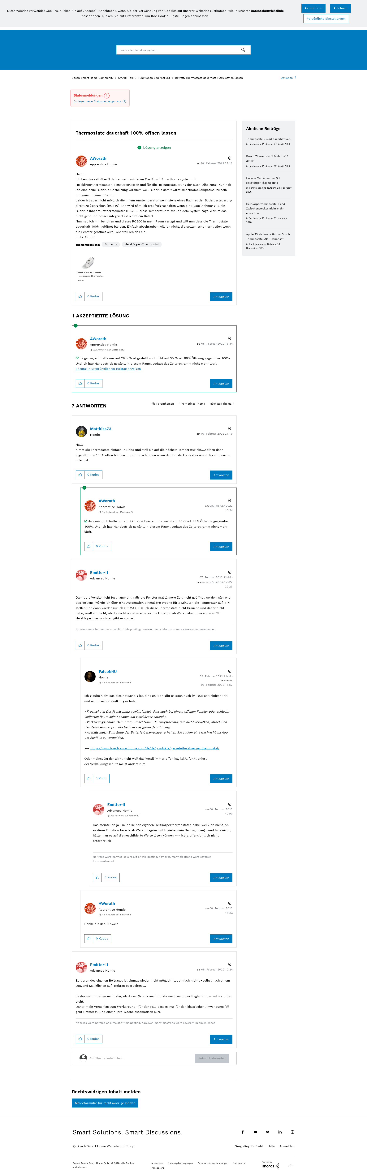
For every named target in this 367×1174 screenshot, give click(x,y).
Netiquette (239, 1163)
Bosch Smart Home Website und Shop (105, 1146)
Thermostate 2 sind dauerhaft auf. (268, 139)
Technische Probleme (261, 144)
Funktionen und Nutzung (154, 78)
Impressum (157, 1163)
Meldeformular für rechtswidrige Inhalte (105, 1103)
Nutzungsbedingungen (180, 1163)
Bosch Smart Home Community (92, 78)
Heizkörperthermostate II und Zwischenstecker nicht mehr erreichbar (265, 208)
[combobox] (183, 49)
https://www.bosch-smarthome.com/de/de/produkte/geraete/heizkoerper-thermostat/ (154, 748)
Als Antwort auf (108, 349)
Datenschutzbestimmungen (212, 1163)
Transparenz (157, 1167)
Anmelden (286, 1146)
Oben (290, 1165)
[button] (313, 8)
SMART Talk (126, 78)
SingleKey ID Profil (249, 1146)
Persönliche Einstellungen (326, 19)
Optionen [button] (287, 78)
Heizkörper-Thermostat (142, 244)
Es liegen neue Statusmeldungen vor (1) (100, 101)
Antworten (221, 297)
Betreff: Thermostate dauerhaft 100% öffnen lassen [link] (209, 78)
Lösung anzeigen (157, 147)
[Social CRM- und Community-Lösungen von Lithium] (270, 1165)
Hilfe (271, 1146)
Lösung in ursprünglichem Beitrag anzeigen (108, 369)
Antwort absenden (212, 1058)
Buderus (111, 244)
